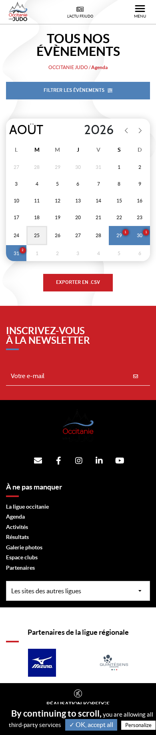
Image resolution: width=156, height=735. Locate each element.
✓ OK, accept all (91, 724)
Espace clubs (22, 557)
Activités (17, 527)
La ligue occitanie (27, 506)
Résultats (17, 537)
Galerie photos (24, 547)
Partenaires (20, 568)
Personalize (138, 725)
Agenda (15, 516)
